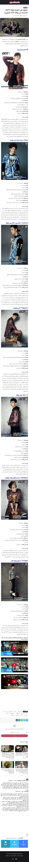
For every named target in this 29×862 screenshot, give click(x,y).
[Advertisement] (14, 699)
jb (6, 711)
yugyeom (12, 713)
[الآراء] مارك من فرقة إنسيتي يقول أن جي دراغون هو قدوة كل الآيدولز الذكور (21, 755)
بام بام (7, 713)
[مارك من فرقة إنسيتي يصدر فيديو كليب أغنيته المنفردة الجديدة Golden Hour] (7, 764)
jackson (10, 711)
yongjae (17, 713)
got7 (15, 711)
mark (22, 713)
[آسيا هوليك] (14, 2)
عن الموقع (21, 855)
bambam (19, 711)
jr (3, 711)
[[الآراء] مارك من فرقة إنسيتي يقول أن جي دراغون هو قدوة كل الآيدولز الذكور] (21, 748)
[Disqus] (14, 795)
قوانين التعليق (13, 855)
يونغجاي (13, 715)
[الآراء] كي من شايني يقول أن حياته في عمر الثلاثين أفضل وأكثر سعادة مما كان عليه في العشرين (22, 771)
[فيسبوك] (27, 720)
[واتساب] (22, 720)
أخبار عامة (25, 7)
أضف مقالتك (8, 855)
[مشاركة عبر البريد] (17, 720)
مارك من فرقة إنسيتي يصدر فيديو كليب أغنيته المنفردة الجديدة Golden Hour (8, 771)
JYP (26, 713)
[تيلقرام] (19, 720)
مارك (21, 715)
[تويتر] (24, 720)
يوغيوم (17, 715)
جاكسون (25, 715)
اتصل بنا (18, 855)
